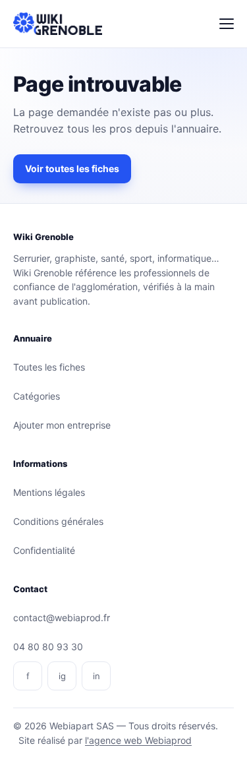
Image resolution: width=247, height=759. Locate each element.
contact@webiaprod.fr (61, 617)
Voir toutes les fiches (72, 168)
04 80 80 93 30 (48, 646)
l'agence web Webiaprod (138, 740)
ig (62, 676)
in (96, 676)
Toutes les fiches (49, 367)
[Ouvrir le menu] (226, 23)
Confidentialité (44, 550)
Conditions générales (58, 521)
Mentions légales (49, 492)
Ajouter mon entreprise (62, 425)
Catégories (36, 396)
